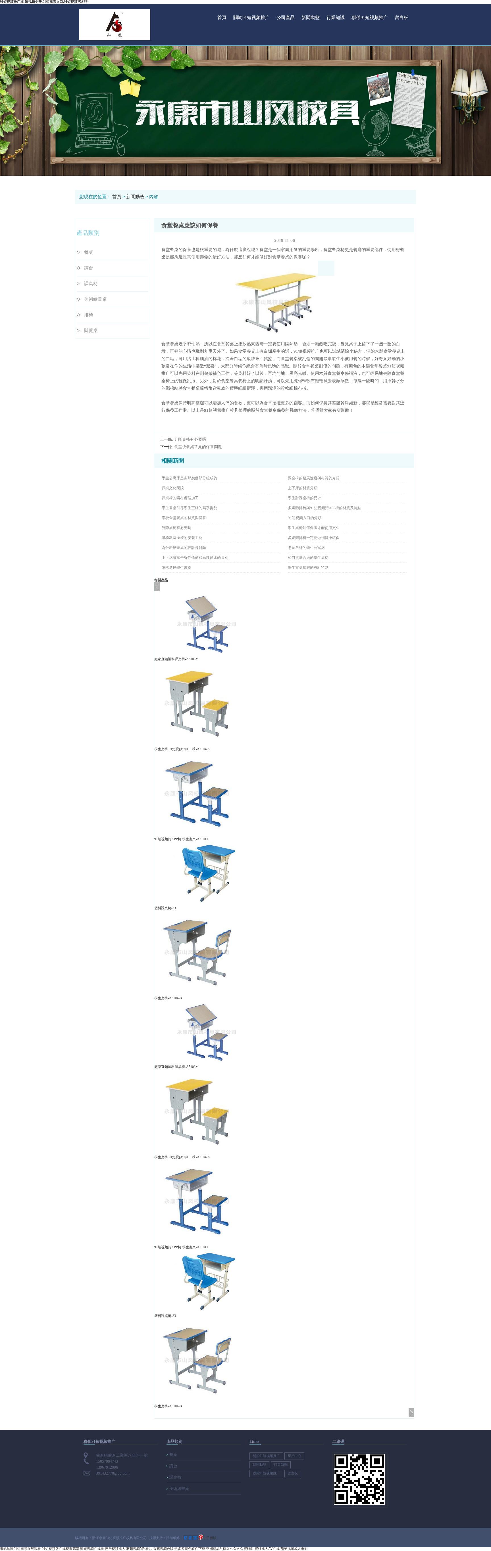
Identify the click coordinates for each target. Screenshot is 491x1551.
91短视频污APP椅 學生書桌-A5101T (181, 839)
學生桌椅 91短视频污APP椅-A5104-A (182, 749)
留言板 (401, 17)
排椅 (88, 314)
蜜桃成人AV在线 (267, 1549)
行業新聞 (281, 1465)
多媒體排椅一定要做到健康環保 (314, 538)
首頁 (221, 17)
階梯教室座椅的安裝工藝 (182, 538)
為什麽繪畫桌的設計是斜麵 (184, 547)
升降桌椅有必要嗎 (190, 439)
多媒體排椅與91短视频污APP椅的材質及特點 (324, 508)
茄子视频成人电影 (294, 1549)
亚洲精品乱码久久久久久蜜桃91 (230, 1549)
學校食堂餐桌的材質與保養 (184, 518)
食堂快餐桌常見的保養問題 (198, 447)
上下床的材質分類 (302, 488)
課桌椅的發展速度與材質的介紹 (314, 478)
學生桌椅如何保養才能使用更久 (314, 528)
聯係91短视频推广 (369, 17)
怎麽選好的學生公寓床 (306, 547)
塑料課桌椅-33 (165, 908)
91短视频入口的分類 (304, 518)
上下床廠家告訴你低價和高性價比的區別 (195, 557)
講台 (88, 268)
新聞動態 (310, 17)
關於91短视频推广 (251, 17)
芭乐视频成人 (115, 1549)
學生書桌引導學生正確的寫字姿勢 (189, 508)
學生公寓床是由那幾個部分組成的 (189, 478)
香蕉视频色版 (163, 1549)
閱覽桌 (91, 330)
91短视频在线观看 (27, 1549)
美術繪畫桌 (95, 299)
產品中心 (294, 1456)
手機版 (211, 1538)
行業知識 (335, 17)
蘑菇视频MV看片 (139, 1549)
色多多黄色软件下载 (189, 1549)
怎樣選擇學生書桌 (176, 567)
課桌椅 (91, 283)
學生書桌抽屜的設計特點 (308, 567)
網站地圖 (7, 1549)
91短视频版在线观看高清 (60, 1549)
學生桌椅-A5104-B (168, 998)
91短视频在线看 (92, 1549)
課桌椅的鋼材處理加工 (180, 498)
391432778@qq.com (113, 1473)
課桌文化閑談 (173, 488)
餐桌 (88, 252)
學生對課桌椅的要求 (304, 498)
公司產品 (285, 17)
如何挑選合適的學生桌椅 (308, 557)
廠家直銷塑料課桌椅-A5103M (176, 659)
